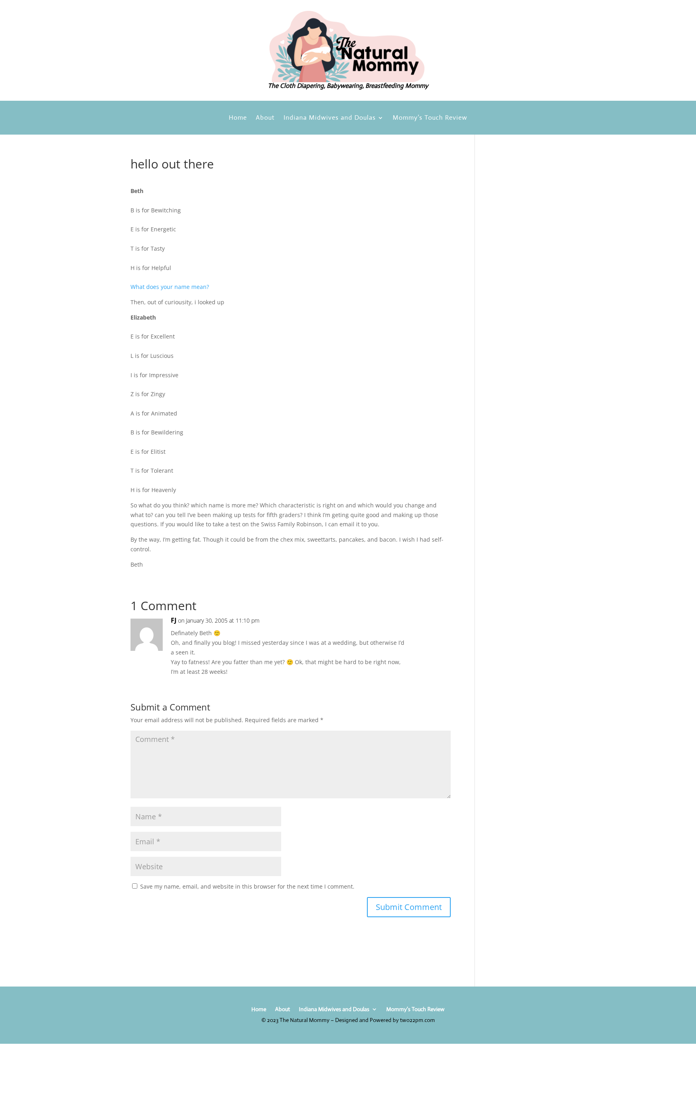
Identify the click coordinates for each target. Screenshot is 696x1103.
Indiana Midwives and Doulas (330, 118)
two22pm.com (417, 1020)
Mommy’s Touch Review (430, 118)
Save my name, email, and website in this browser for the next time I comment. (247, 886)
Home (238, 118)
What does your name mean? (169, 287)
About (265, 118)
